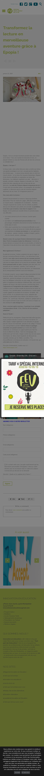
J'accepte (17, 772)
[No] (41, 761)
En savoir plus (25, 772)
